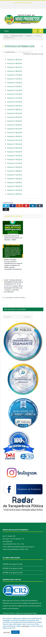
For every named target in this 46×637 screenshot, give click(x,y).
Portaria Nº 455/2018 (14, 148)
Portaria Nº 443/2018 (14, 186)
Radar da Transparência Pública (26, 613)
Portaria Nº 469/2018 (14, 106)
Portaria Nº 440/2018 (14, 194)
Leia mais (25, 626)
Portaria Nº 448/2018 (14, 171)
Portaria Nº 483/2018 (14, 60)
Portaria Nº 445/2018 (14, 179)
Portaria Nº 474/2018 (14, 86)
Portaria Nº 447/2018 (14, 175)
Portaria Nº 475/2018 (14, 83)
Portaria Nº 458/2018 (14, 136)
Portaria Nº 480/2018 (14, 71)
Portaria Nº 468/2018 (14, 109)
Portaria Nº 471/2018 (14, 98)
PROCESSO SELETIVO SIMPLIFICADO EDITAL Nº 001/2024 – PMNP (13, 238)
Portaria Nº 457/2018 (14, 140)
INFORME (22, 5)
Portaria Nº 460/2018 (14, 133)
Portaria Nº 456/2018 (14, 144)
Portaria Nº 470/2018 (14, 102)
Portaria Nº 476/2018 (14, 79)
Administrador (10, 52)
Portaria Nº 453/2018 (14, 156)
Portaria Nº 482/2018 (14, 63)
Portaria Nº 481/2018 (14, 67)
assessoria (17, 603)
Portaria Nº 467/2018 (14, 113)
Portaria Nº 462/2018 (14, 125)
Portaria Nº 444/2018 (14, 182)
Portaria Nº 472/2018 (14, 94)
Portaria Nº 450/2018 (14, 167)
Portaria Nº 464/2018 (14, 121)
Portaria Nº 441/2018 (14, 190)
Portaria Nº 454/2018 (14, 152)
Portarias (26, 54)
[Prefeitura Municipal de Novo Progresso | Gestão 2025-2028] (23, 19)
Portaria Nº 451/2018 (14, 163)
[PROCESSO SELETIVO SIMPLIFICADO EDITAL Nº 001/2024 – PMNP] (13, 227)
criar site (16, 600)
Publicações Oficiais (36, 54)
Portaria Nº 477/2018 (14, 75)
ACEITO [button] (15, 632)
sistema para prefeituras (29, 600)
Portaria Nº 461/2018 (14, 129)
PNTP (11, 613)
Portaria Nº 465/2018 (14, 117)
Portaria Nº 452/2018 (14, 159)
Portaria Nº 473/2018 (14, 90)
